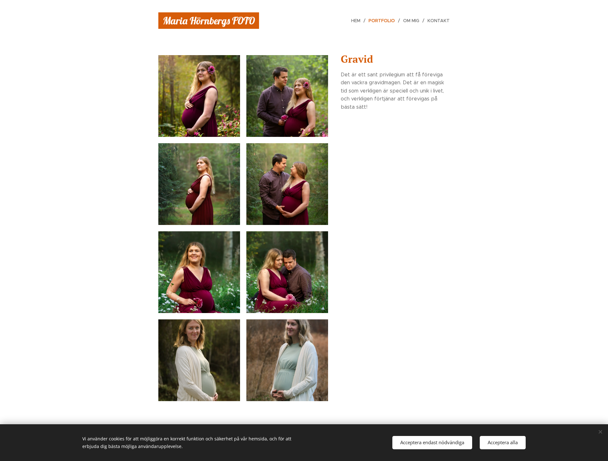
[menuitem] (357, 21)
